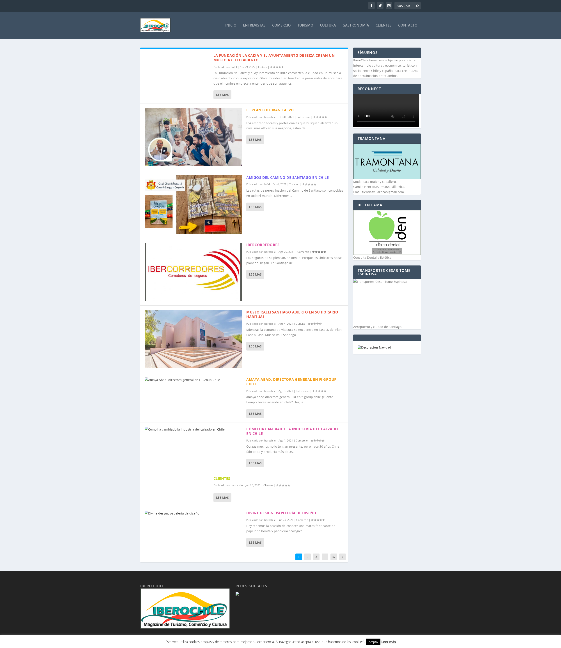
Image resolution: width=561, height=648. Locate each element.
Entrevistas (254, 25)
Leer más (388, 641)
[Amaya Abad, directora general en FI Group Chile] (193, 380)
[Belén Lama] (387, 232)
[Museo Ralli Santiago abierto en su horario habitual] (193, 339)
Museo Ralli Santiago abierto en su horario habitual (292, 314)
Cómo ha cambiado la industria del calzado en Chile (292, 431)
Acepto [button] (373, 642)
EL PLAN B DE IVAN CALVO (270, 110)
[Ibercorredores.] (193, 272)
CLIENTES (221, 478)
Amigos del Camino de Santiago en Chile (287, 177)
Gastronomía (356, 25)
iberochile (270, 117)
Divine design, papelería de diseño (281, 513)
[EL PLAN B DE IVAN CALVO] (193, 137)
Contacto (407, 25)
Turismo (305, 25)
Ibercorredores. (263, 244)
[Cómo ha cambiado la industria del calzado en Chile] (193, 429)
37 (334, 557)
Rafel (234, 67)
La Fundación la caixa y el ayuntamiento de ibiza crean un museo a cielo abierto (274, 57)
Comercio (281, 25)
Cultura (328, 25)
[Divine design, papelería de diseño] (193, 513)
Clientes (384, 25)
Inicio (230, 25)
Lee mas (222, 95)
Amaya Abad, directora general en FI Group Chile (291, 381)
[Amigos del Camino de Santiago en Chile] (193, 204)
